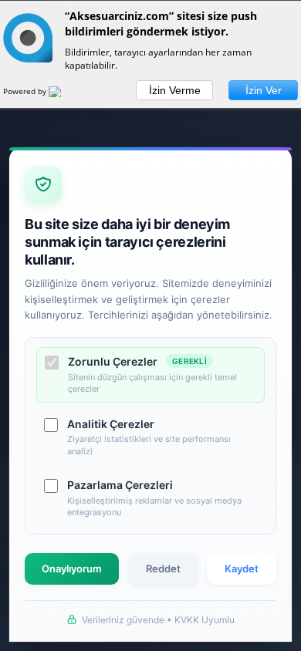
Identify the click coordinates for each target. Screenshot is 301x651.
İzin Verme (175, 90)
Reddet (163, 568)
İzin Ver (263, 90)
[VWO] (64, 94)
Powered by (26, 91)
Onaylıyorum (72, 568)
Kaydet (242, 568)
